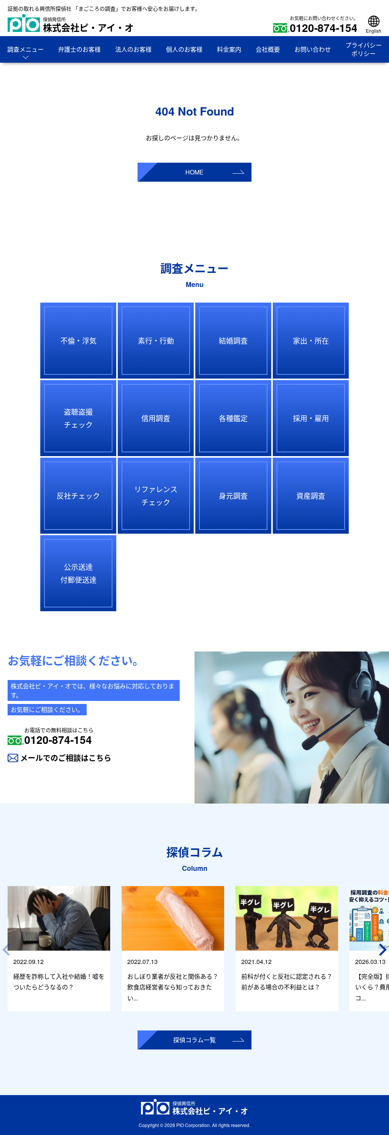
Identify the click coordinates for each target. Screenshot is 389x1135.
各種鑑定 (233, 418)
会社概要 (268, 49)
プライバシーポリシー (363, 49)
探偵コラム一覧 (194, 1039)
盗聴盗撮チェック (78, 418)
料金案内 (229, 49)
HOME (194, 172)
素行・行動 (156, 340)
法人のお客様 (133, 49)
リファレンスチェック (155, 495)
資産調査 (310, 495)
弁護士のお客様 (79, 49)
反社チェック (78, 495)
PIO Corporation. (193, 1125)
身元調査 (233, 495)
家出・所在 (311, 340)
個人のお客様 (184, 49)
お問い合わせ (312, 49)
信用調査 (155, 418)
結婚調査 (233, 340)
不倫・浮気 (78, 340)
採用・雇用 (311, 418)
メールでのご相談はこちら (65, 757)
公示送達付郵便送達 (78, 573)
